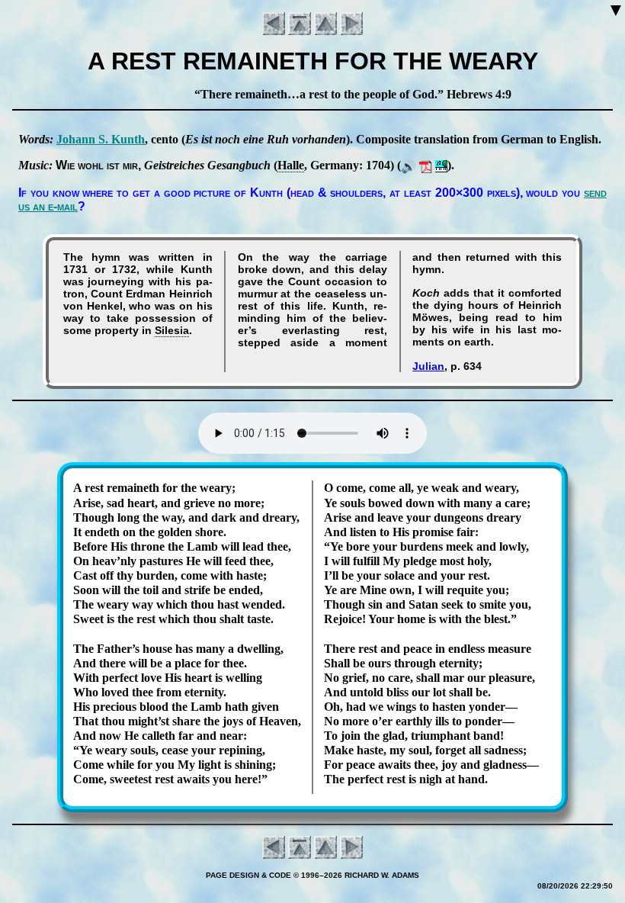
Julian (428, 366)
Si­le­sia (172, 330)
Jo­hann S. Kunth (100, 139)
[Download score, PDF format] (425, 165)
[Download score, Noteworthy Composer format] (441, 165)
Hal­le (290, 165)
